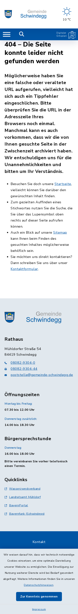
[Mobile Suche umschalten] (21, 34)
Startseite (63, 184)
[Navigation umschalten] (6, 34)
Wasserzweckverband (24, 489)
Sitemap (60, 232)
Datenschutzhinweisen (38, 585)
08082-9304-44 (24, 369)
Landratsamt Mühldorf (25, 497)
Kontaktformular (24, 269)
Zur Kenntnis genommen (39, 596)
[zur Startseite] (25, 14)
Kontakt (39, 542)
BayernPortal (18, 505)
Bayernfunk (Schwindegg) (27, 514)
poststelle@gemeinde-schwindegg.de (42, 375)
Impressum (39, 609)
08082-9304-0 (23, 362)
